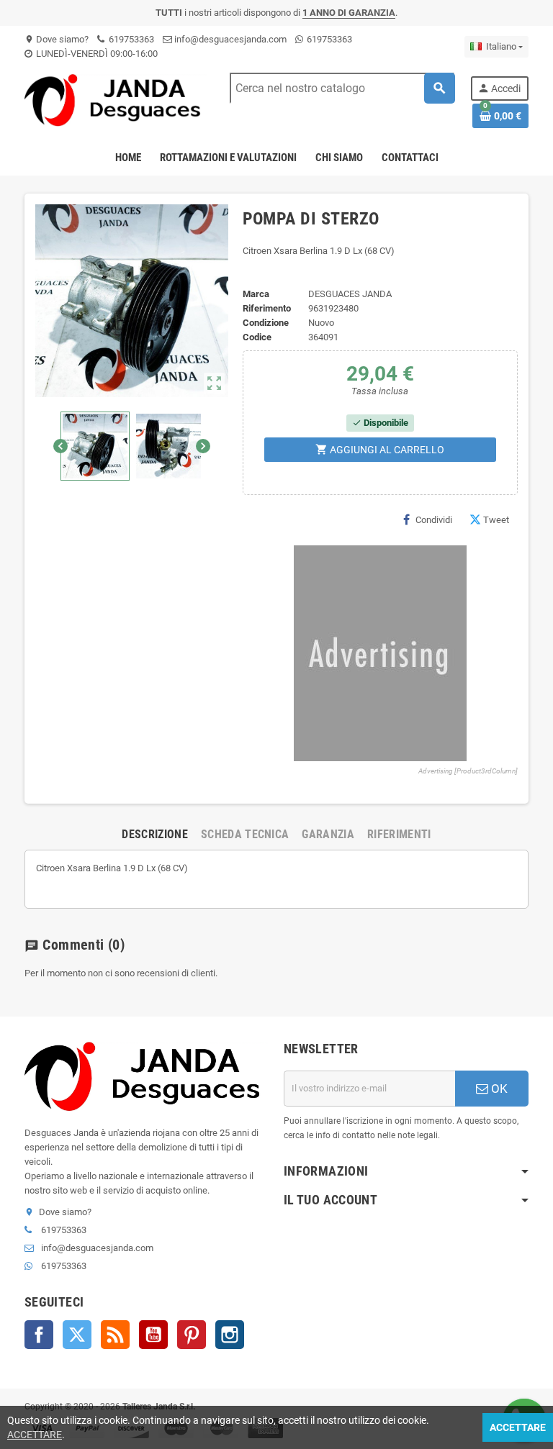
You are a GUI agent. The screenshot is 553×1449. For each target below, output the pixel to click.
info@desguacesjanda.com (229, 39)
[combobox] (342, 88)
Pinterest (191, 1334)
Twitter (77, 1334)
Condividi (433, 519)
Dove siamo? (56, 39)
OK (498, 1088)
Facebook (38, 1334)
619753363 (130, 39)
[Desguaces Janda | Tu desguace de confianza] (115, 99)
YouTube (153, 1334)
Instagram (229, 1334)
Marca (256, 294)
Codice (257, 337)
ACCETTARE (34, 1434)
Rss (115, 1334)
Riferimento (267, 308)
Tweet (496, 519)
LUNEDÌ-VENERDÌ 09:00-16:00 (96, 53)
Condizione (266, 322)
